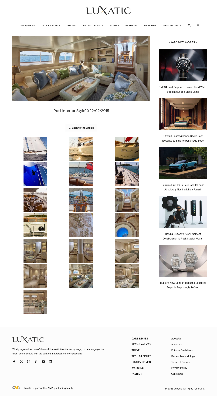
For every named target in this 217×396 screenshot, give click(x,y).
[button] (189, 25)
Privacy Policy (179, 367)
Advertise (176, 344)
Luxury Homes (141, 362)
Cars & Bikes (26, 25)
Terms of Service (180, 362)
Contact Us (177, 373)
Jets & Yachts (50, 25)
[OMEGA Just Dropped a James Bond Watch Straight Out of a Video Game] (183, 65)
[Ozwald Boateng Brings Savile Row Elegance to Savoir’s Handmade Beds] (183, 114)
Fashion (131, 25)
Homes (114, 25)
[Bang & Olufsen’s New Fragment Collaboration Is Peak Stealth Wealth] (183, 212)
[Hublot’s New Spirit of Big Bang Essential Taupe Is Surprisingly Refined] (183, 261)
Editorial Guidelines (182, 350)
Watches (149, 25)
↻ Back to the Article (81, 127)
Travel (71, 25)
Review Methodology (183, 356)
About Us (176, 338)
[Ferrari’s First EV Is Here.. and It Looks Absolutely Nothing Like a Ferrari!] (183, 163)
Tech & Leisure (93, 25)
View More (170, 25)
